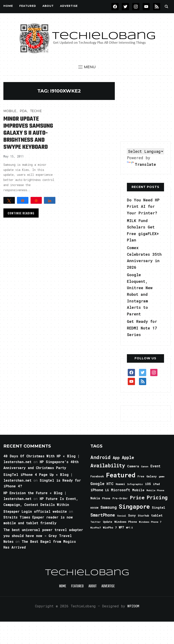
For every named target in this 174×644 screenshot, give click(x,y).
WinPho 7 (110, 527)
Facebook (97, 476)
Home (8, 5)
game (161, 476)
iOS (148, 484)
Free (141, 476)
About (48, 5)
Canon (144, 466)
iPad (156, 484)
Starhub (143, 515)
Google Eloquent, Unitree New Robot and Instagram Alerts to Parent (140, 294)
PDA (23, 111)
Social (121, 515)
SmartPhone (102, 515)
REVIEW (94, 507)
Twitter (95, 521)
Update (107, 521)
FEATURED (27, 5)
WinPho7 (95, 527)
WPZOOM (133, 606)
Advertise (69, 5)
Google (97, 483)
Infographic (135, 484)
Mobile (9, 111)
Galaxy (151, 476)
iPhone (96, 489)
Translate (145, 164)
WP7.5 (129, 527)
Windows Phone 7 (150, 521)
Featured (120, 475)
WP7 (121, 527)
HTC (110, 483)
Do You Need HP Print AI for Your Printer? (143, 206)
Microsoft (120, 490)
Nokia (95, 498)
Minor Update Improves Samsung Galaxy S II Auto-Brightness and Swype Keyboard (28, 133)
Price (137, 497)
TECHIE (36, 111)
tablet (157, 515)
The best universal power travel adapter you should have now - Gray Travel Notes (43, 535)
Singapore (134, 506)
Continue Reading (21, 213)
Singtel (158, 507)
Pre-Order (120, 498)
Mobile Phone (155, 490)
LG (107, 490)
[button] (87, 67)
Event (155, 466)
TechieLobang (87, 573)
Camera (133, 466)
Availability (107, 465)
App (116, 457)
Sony (132, 515)
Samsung (108, 507)
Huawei (120, 484)
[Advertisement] (147, 108)
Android (100, 457)
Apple (128, 457)
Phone (106, 498)
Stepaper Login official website (35, 511)
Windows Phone (125, 522)
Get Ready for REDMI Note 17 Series (142, 328)
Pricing (157, 497)
